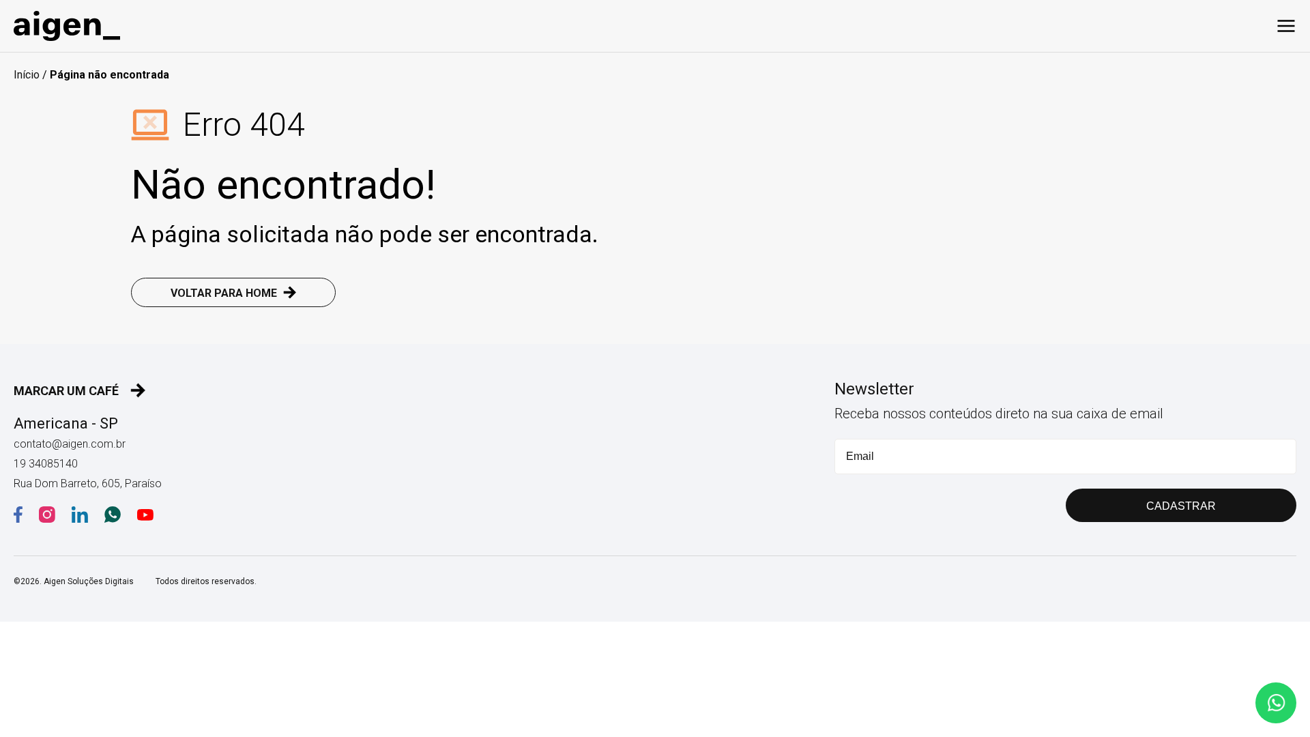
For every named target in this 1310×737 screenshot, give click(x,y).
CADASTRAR (1181, 506)
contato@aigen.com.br (70, 443)
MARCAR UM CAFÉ (66, 391)
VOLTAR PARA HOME (224, 293)
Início (27, 74)
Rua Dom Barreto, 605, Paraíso (88, 483)
